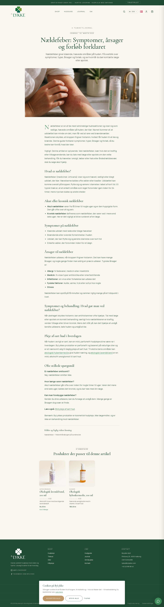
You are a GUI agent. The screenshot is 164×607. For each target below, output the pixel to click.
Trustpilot (133, 2)
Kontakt (87, 563)
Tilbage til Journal (83, 28)
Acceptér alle (53, 598)
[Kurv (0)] (152, 12)
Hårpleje (51, 563)
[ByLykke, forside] (18, 11)
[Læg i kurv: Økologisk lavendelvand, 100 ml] (62, 483)
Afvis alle (74, 598)
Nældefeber (49, 435)
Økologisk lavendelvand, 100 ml (52, 493)
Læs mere (59, 592)
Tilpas (87, 598)
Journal (87, 556)
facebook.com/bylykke (23, 574)
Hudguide (88, 553)
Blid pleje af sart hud (65, 409)
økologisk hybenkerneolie (57, 352)
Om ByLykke (89, 560)
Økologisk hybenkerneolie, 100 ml (81, 493)
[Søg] (124, 12)
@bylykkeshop (20, 570)
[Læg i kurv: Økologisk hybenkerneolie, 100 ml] (91, 483)
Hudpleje (51, 553)
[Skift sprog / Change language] (141, 12)
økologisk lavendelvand (102, 352)
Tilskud (50, 556)
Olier (49, 560)
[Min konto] (146, 12)
